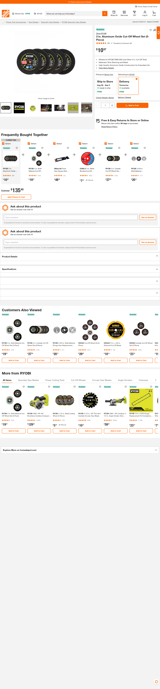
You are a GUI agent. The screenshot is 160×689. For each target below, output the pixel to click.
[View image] (5, 107)
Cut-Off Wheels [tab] (78, 380)
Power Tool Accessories (16, 22)
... (2, 22)
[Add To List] (151, 30)
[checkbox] (3, 143)
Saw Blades (34, 22)
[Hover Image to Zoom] (46, 62)
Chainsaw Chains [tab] (147, 380)
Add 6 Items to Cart (16, 197)
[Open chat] (158, 33)
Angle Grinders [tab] (125, 380)
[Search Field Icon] (104, 13)
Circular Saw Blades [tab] (102, 380)
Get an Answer (147, 217)
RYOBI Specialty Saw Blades (74, 22)
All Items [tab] (7, 380)
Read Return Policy (109, 126)
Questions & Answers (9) (122, 43)
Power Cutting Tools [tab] (54, 380)
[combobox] (73, 13)
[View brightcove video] (73, 107)
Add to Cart (133, 105)
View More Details (106, 68)
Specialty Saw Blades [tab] (28, 380)
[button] (80, 256)
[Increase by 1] (112, 105)
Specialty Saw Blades (50, 22)
